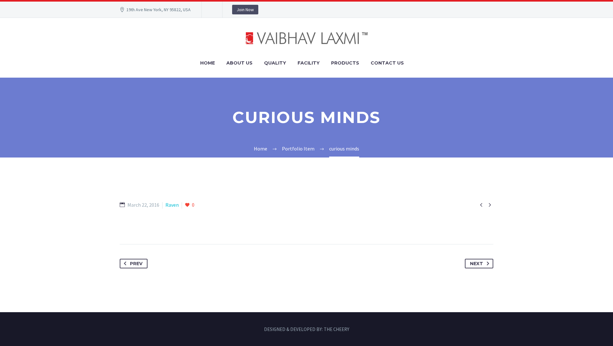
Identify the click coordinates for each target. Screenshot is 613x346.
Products (345, 63)
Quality (275, 63)
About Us (239, 63)
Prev (136, 263)
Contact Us (387, 63)
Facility (309, 63)
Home (207, 63)
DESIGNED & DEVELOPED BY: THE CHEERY (306, 329)
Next (476, 263)
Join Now (245, 9)
